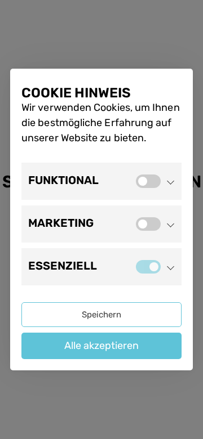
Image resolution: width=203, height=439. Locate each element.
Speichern (101, 315)
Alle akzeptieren (101, 345)
